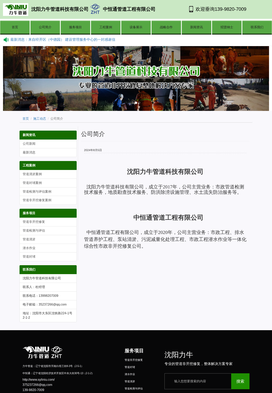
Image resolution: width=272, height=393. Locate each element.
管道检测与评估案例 (37, 191)
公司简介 (45, 27)
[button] (23, 78)
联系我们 (257, 27)
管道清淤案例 (32, 174)
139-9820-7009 (230, 9)
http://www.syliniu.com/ (39, 379)
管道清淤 (29, 239)
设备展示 (136, 27)
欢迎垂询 (205, 9)
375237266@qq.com (37, 384)
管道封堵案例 (32, 182)
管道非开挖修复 (34, 221)
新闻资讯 (196, 27)
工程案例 (105, 27)
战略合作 (166, 27)
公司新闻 (29, 143)
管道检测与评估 (34, 230)
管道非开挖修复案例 (37, 200)
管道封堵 (29, 256)
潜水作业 (29, 248)
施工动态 (39, 118)
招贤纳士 (226, 27)
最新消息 (29, 152)
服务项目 (75, 27)
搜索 (240, 381)
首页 (15, 27)
